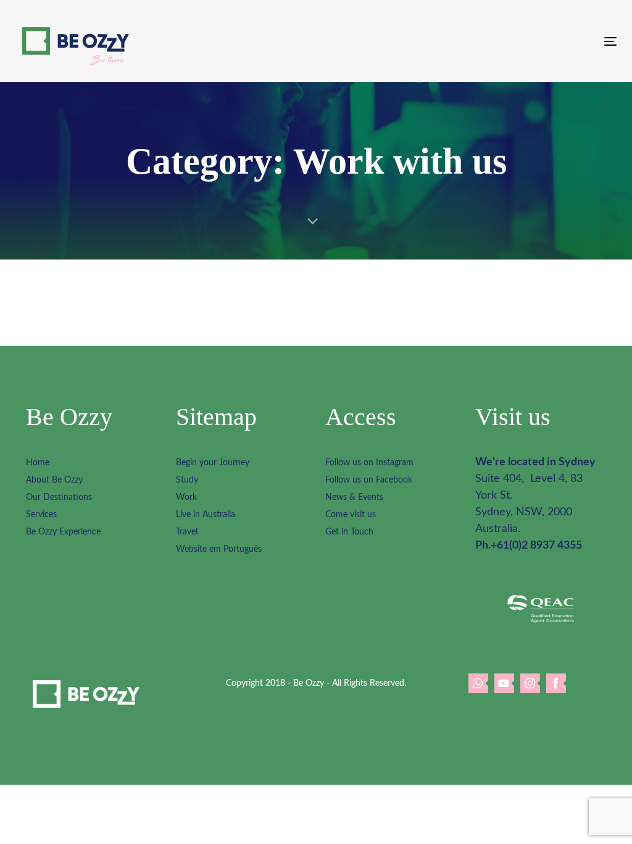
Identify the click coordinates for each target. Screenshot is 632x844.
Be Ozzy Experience (63, 532)
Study (187, 480)
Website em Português (219, 549)
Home (37, 462)
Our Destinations (59, 497)
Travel (187, 532)
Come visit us (350, 514)
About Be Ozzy (54, 480)
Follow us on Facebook (368, 480)
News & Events (354, 497)
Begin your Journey (212, 462)
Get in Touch (349, 532)
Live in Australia (205, 514)
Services (41, 514)
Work (186, 497)
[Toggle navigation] (516, 41)
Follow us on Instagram (369, 462)
